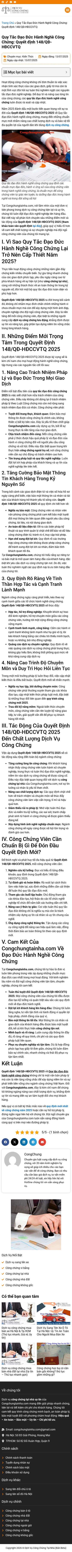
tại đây (37, 226)
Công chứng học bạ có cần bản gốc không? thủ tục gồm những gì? (52, 1371)
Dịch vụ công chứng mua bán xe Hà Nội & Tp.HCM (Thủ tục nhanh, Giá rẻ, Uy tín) (17, 1332)
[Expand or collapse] (66, 72)
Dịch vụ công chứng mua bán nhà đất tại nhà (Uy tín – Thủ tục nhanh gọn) (17, 1371)
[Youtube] (15, 2)
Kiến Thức (27, 56)
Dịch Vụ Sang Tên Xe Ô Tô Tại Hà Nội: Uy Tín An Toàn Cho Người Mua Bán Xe (53, 1331)
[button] (67, 10)
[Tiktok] (7, 2)
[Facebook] (3, 2)
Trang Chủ (8, 22)
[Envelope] (11, 2)
